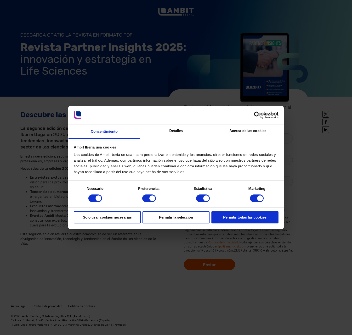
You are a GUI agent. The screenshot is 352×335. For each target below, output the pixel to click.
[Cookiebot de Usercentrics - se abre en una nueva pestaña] (257, 115)
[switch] (144, 196)
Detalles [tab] (176, 131)
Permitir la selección (176, 217)
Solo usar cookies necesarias (107, 217)
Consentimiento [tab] (104, 132)
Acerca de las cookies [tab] (247, 131)
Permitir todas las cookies (245, 217)
